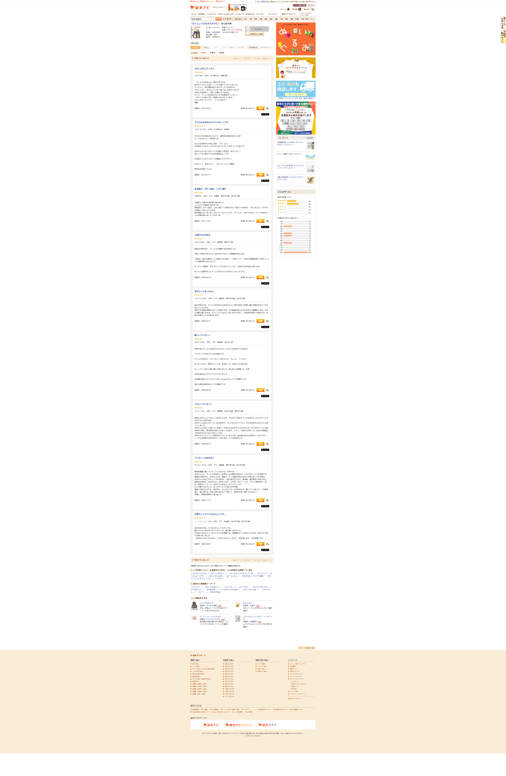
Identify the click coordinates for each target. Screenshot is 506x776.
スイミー (201, 592)
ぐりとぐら (261, 573)
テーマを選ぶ (196, 666)
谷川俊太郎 (211, 589)
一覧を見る (310, 138)
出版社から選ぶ (262, 671)
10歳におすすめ (229, 689)
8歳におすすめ (229, 684)
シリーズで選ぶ (262, 666)
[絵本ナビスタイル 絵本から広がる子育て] (207, 1)
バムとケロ (228, 587)
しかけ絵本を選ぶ (197, 671)
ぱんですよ (247, 603)
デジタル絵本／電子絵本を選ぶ (201, 679)
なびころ (197, 342)
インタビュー (295, 681)
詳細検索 (228, 19)
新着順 (212, 53)
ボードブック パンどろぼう (210, 616)
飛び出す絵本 (215, 592)
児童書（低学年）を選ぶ (199, 684)
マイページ (247, 709)
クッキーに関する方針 (262, 1)
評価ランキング (294, 671)
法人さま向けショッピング (222, 712)
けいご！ (197, 411)
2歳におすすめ (229, 669)
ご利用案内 (215, 709)
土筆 (196, 196)
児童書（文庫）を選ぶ (199, 694)
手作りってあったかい (204, 291)
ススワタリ (198, 298)
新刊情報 (292, 666)
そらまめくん (196, 589)
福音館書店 (216, 32)
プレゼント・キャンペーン (298, 694)
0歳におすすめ (229, 664)
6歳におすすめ (229, 679)
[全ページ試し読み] (503, 28)
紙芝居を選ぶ (196, 676)
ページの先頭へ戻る (308, 648)
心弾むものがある (202, 235)
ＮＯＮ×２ (198, 465)
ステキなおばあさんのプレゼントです (211, 122)
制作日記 (294, 689)
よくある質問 (238, 712)
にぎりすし (198, 129)
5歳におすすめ (229, 676)
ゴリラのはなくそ (206, 603)
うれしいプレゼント (203, 404)
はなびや (197, 242)
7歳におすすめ (229, 681)
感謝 (260, 108)
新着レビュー (294, 669)
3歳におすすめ (229, 671)
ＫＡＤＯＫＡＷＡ (213, 619)
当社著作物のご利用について (201, 712)
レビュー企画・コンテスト (298, 664)
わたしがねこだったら (204, 68)
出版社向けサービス (281, 709)
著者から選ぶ (261, 669)
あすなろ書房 (211, 605)
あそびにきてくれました (298, 684)
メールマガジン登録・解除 (231, 709)
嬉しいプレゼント (202, 335)
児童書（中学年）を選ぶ (199, 686)
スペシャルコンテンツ (296, 679)
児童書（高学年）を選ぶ (199, 689)
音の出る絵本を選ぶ (198, 674)
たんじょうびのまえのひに (205, 24)
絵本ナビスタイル (295, 698)
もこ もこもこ (232, 576)
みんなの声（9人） (285, 192)
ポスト (266, 114)
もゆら (197, 76)
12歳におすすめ (229, 694)
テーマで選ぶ (261, 664)
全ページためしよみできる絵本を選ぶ (203, 669)
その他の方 (253, 47)
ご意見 (206, 709)
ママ (205, 47)
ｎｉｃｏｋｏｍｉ (201, 521)
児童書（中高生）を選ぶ (199, 691)
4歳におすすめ (229, 674)
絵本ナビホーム (199, 655)
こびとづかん (243, 587)
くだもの (218, 578)
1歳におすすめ (229, 666)
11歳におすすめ (229, 691)
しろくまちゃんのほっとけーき (241, 573)
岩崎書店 (253, 621)
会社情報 (249, 712)
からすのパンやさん (198, 573)
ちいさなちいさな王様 (229, 589)
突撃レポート (295, 686)
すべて (195, 47)
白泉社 (252, 605)
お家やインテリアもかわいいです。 (210, 514)
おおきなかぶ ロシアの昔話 (252, 576)
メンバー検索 (294, 691)
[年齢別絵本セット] (503, 42)
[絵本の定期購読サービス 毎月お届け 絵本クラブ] (220, 1)
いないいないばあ (215, 576)
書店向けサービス (265, 709)
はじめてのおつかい (261, 587)
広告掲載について (297, 709)
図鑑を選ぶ (195, 681)
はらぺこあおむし (218, 573)
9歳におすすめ (229, 686)
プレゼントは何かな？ (204, 458)
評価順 (221, 53)
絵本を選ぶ (195, 664)
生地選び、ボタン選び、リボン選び (210, 189)
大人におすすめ (229, 696)
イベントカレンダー (296, 676)
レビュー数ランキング (296, 674)
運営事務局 (195, 709)
